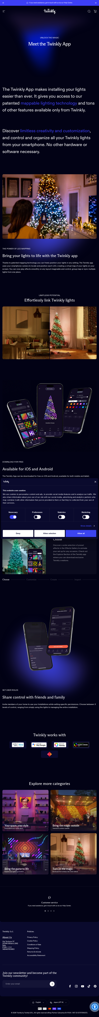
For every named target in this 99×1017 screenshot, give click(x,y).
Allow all (81, 533)
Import (77, 580)
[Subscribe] (52, 984)
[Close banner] (95, 482)
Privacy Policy (32, 937)
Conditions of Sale (34, 944)
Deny (18, 533)
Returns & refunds (34, 952)
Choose (5, 580)
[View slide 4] (53, 910)
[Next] (95, 3)
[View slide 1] (45, 910)
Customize (31, 580)
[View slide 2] (48, 910)
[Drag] (49, 332)
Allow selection (49, 533)
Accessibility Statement (36, 955)
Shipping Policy (33, 948)
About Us (7, 937)
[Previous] (3, 3)
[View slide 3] (51, 910)
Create (53, 580)
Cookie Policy (32, 941)
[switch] (37, 517)
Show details (86, 526)
